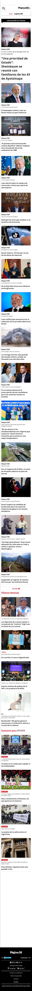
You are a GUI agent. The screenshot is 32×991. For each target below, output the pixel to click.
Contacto (16, 979)
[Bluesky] (17, 962)
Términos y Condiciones (16, 973)
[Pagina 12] (24, 8)
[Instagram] (13, 962)
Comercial (24, 958)
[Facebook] (10, 962)
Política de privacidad (16, 976)
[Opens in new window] (11, 968)
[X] (15, 962)
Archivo (16, 982)
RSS (29, 958)
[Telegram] (21, 962)
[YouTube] (19, 962)
